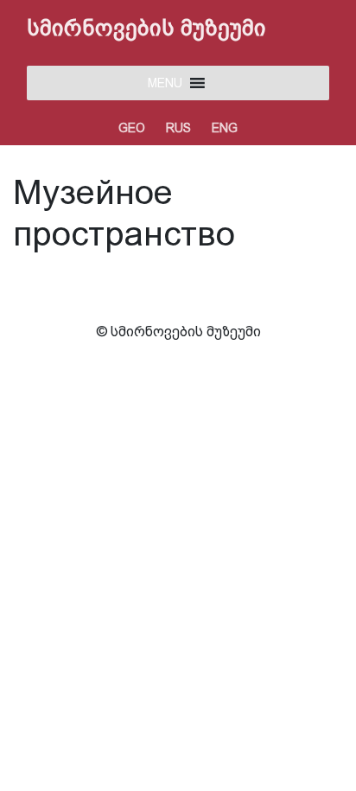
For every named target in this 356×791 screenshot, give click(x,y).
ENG (225, 128)
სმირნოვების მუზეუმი (146, 28)
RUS (178, 128)
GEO (131, 128)
